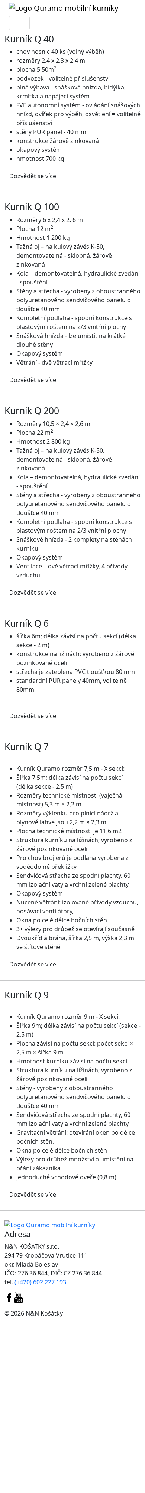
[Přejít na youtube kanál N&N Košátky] (18, 1297)
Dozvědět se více (32, 176)
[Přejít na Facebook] (8, 1297)
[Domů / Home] (49, 1224)
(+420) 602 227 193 (40, 1282)
